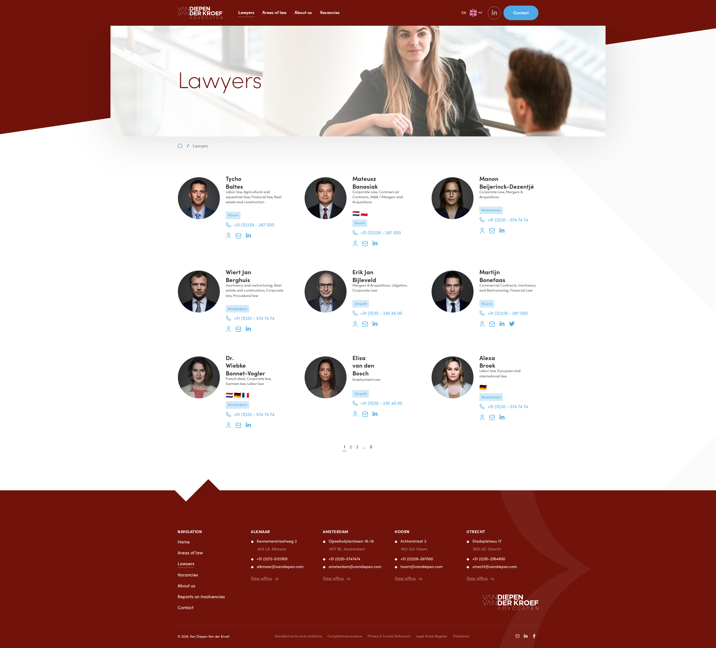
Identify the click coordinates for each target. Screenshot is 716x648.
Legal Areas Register (431, 636)
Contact (186, 607)
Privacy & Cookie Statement (389, 636)
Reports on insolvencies (201, 596)
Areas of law (274, 12)
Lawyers (246, 12)
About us (303, 12)
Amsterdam (335, 531)
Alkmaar (260, 531)
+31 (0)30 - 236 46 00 (381, 313)
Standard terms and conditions (298, 636)
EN (463, 12)
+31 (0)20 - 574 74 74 (507, 220)
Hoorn (402, 531)
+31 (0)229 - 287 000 (254, 225)
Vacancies (330, 12)
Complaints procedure (345, 636)
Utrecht (476, 531)
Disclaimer (461, 636)
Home (184, 542)
